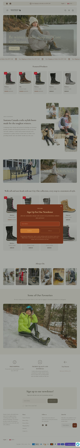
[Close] (61, 206)
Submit (30, 230)
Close (50, 230)
